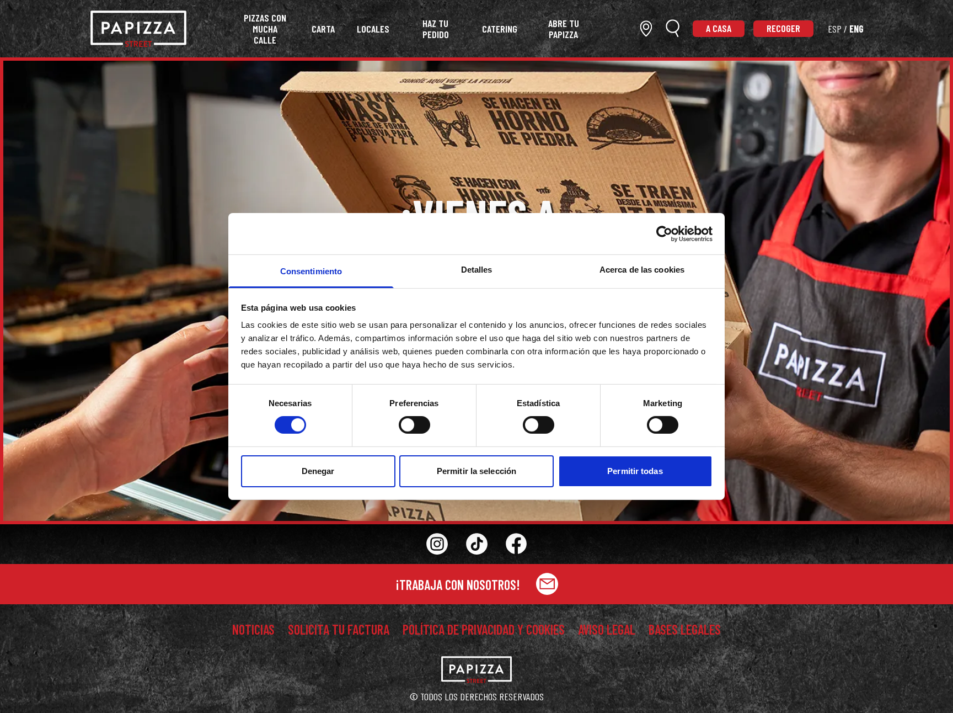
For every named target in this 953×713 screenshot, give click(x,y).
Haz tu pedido (435, 29)
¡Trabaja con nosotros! (459, 585)
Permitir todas (634, 471)
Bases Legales (685, 629)
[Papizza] (138, 29)
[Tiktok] (476, 544)
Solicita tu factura (338, 629)
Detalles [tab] (476, 269)
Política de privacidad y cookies (484, 629)
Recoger (783, 28)
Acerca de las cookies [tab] (641, 269)
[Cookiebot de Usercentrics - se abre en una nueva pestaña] (664, 233)
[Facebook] (516, 544)
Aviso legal (606, 629)
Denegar (318, 471)
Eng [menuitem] (856, 29)
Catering (499, 28)
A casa (718, 28)
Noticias (253, 629)
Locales (373, 28)
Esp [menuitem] (835, 29)
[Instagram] (437, 544)
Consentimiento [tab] (311, 271)
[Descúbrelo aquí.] (646, 28)
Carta (323, 28)
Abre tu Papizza (563, 29)
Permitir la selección (476, 471)
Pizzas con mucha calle (265, 28)
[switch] (414, 425)
